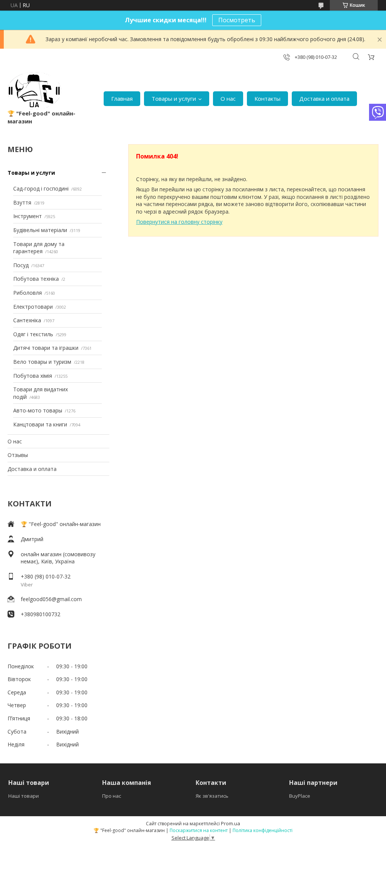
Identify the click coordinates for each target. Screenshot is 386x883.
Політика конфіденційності (263, 830)
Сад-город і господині (41, 188)
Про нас (111, 795)
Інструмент (27, 216)
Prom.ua (230, 823)
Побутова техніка (36, 278)
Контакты (267, 98)
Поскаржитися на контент (199, 830)
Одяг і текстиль (33, 334)
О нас (228, 98)
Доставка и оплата (324, 98)
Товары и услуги (174, 98)
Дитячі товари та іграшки (45, 347)
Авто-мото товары (37, 410)
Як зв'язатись (212, 795)
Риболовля (27, 292)
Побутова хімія (32, 375)
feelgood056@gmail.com (51, 599)
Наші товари (23, 795)
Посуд (21, 265)
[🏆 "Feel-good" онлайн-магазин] (34, 90)
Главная (122, 98)
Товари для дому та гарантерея (38, 247)
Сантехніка (27, 320)
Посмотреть (236, 20)
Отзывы (18, 454)
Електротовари (33, 306)
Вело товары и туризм (42, 361)
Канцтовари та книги (40, 424)
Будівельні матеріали (40, 230)
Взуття (22, 202)
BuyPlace (299, 795)
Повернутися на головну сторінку (179, 221)
